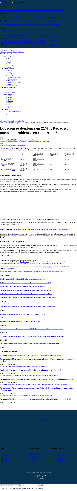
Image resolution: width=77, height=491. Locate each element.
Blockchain (10, 101)
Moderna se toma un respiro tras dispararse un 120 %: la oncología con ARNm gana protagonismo (31, 10)
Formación (7, 109)
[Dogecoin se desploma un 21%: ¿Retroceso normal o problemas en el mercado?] (24, 141)
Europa (9, 89)
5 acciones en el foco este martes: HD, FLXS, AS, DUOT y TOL (20, 321)
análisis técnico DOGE (7, 271)
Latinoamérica (11, 92)
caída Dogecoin (18, 271)
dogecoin (35, 271)
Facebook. (11, 268)
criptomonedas (28, 271)
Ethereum (10, 104)
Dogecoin (10, 102)
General (9, 67)
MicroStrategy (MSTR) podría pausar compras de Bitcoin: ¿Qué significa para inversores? (41, 229)
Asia (9, 90)
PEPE (13, 170)
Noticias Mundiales (9, 87)
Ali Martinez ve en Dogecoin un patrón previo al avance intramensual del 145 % (25, 283)
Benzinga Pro (24, 262)
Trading (10, 84)
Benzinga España (47, 267)
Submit (40, 485)
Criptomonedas (8, 94)
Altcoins (10, 97)
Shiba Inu (10, 106)
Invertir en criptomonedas (14, 111)
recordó (22, 179)
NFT (9, 107)
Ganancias (10, 73)
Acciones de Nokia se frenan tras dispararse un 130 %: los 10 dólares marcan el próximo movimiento (32, 17)
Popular (6, 301)
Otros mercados (11, 80)
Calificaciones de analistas (14, 82)
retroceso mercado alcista (56, 271)
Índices (9, 60)
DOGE (32, 148)
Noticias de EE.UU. (9, 68)
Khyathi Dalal (7, 140)
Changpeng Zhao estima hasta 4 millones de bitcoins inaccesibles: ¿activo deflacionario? (28, 297)
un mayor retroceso (64, 150)
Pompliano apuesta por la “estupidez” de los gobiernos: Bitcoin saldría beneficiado (26, 290)
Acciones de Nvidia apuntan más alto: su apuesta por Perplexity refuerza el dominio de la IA (28, 47)
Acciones (10, 58)
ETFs (9, 63)
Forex (9, 114)
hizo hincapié (16, 234)
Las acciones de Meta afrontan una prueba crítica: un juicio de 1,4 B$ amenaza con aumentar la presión (31, 40)
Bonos (9, 62)
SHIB (2, 165)
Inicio (1, 123)
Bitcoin (9, 99)
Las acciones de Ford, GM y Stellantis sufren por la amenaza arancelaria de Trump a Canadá (29, 24)
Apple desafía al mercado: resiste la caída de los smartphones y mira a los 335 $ (25, 42)
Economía (10, 65)
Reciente (6, 303)
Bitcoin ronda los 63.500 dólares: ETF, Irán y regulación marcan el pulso (23, 279)
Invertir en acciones (12, 113)
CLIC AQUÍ (57, 263)
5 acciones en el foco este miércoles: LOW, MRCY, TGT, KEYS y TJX (22, 314)
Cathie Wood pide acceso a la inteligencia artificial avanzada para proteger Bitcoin (26, 294)
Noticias (10, 96)
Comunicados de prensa (14, 85)
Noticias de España (9, 57)
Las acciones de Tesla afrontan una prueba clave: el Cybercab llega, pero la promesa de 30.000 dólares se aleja (33, 45)
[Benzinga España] (12, 52)
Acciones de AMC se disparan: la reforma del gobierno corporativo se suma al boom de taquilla (29, 43)
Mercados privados (12, 79)
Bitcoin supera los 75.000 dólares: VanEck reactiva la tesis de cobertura (22, 286)
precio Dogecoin (43, 271)
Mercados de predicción (14, 77)
